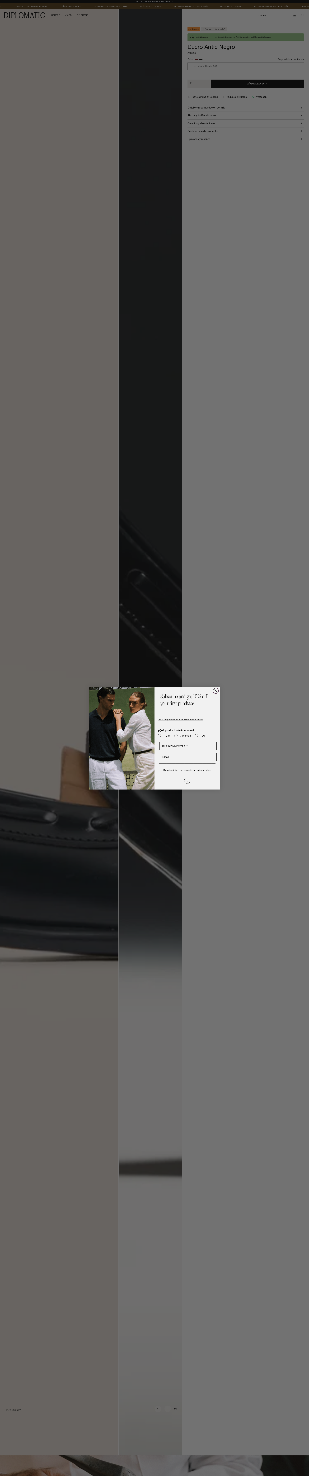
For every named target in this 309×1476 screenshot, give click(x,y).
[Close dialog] (216, 691)
